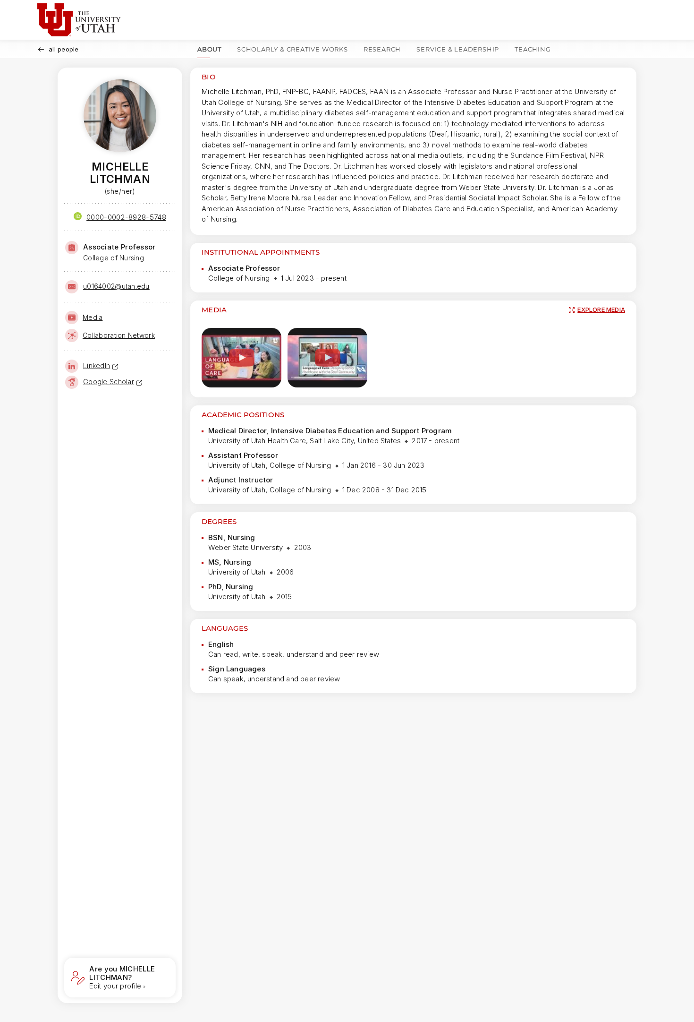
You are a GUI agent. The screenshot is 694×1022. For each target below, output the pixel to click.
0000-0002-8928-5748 (126, 217)
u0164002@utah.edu (116, 286)
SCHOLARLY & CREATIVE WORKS (292, 49)
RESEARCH (382, 49)
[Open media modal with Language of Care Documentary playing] (241, 358)
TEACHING (532, 49)
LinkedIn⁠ (96, 365)
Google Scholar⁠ (108, 382)
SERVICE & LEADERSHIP (457, 49)
